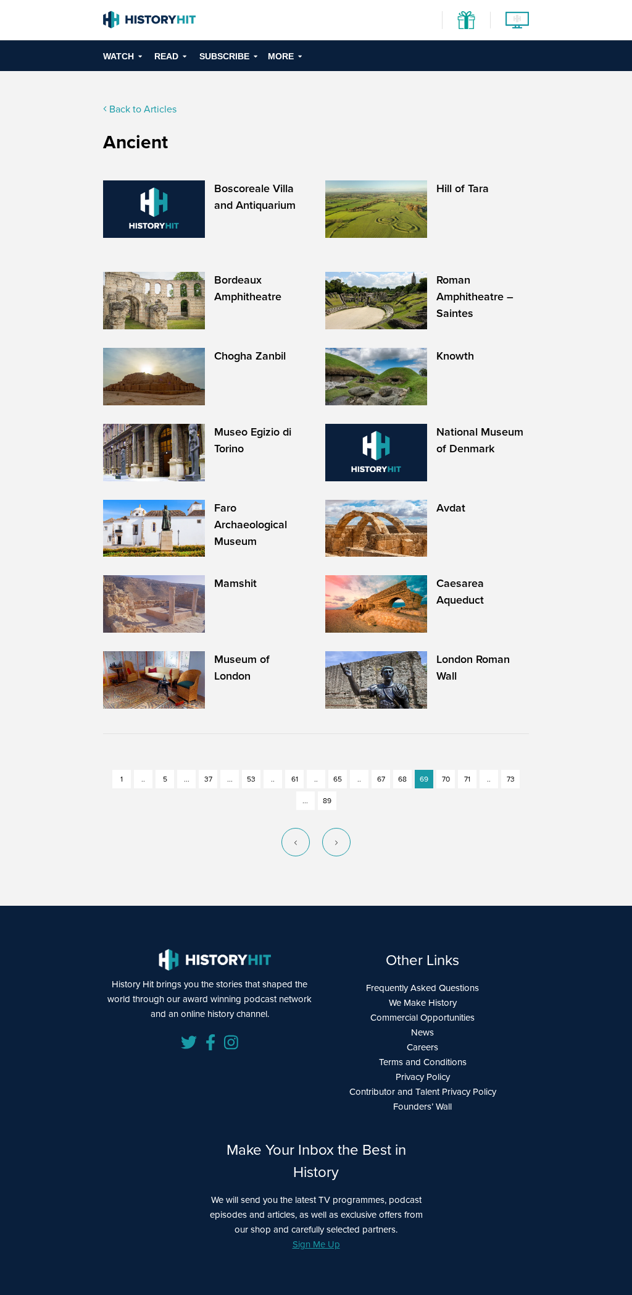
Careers (422, 1047)
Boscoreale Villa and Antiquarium (255, 196)
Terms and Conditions (423, 1062)
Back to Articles (142, 109)
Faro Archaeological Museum (250, 524)
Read (166, 56)
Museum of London (242, 667)
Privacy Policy (423, 1077)
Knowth (455, 356)
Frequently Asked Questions (422, 988)
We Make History (423, 1003)
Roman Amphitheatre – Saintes (475, 296)
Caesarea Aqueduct (460, 591)
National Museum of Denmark (479, 440)
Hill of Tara (462, 188)
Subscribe (224, 56)
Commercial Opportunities (422, 1017)
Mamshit (235, 583)
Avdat (450, 508)
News (422, 1032)
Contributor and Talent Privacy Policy (422, 1092)
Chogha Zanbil (250, 356)
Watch (118, 56)
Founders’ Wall (422, 1106)
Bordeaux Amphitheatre (247, 288)
